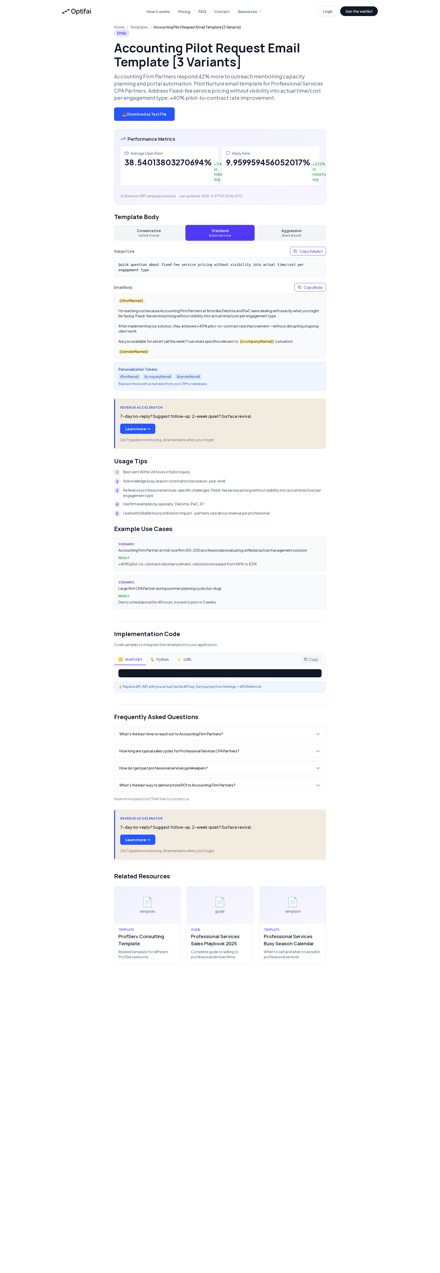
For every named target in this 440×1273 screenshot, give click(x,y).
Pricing (184, 11)
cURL (184, 659)
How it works (158, 11)
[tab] (148, 233)
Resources (247, 11)
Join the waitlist (359, 11)
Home (119, 27)
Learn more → (137, 428)
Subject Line (124, 251)
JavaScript (130, 659)
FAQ (202, 11)
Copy (314, 659)
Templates (139, 27)
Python (159, 659)
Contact (222, 11)
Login (328, 11)
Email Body (123, 287)
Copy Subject (311, 251)
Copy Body (313, 287)
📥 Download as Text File (144, 114)
